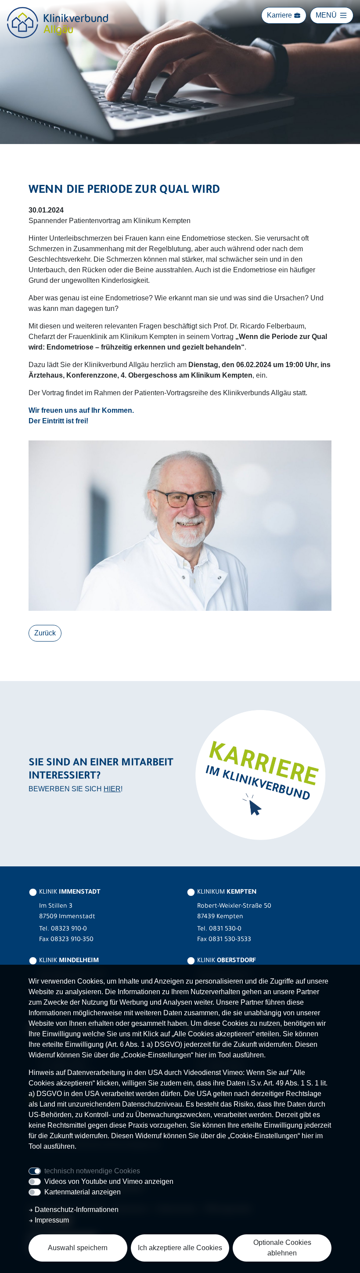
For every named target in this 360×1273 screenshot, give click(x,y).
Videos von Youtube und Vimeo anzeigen (108, 1181)
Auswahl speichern (78, 1247)
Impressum (51, 1220)
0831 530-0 (225, 929)
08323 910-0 (69, 929)
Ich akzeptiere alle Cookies (180, 1247)
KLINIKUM (225, 892)
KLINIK (69, 892)
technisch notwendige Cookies (92, 1171)
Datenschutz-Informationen (76, 1209)
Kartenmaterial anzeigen (82, 1192)
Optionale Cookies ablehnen (282, 1248)
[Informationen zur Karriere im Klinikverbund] (259, 774)
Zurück (45, 633)
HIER (112, 789)
